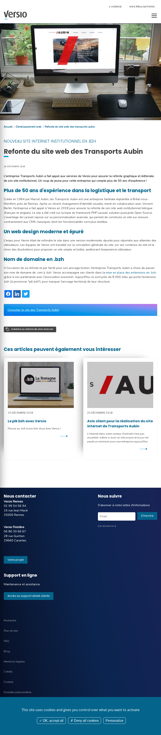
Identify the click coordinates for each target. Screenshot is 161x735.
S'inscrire (147, 515)
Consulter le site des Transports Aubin (33, 310)
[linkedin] (17, 294)
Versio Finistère (14, 527)
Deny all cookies (86, 720)
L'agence (115, 6)
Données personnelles (17, 692)
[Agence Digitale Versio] (15, 15)
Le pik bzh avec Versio (27, 421)
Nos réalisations (142, 6)
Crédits (8, 671)
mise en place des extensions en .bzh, (131, 273)
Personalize (114, 720)
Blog (7, 651)
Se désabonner (107, 526)
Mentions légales (14, 661)
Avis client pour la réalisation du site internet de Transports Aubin (120, 424)
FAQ (6, 641)
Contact (8, 682)
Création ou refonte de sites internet (32, 329)
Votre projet (16, 560)
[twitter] (26, 294)
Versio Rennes (13, 501)
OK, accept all (53, 720)
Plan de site (11, 630)
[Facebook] (8, 294)
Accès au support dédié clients (29, 596)
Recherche (10, 620)
